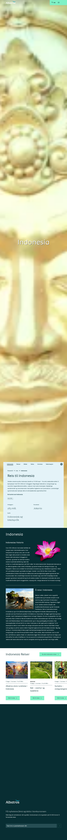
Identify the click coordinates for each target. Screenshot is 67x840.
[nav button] (61, 464)
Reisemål (10, 471)
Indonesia (10, 464)
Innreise (39, 464)
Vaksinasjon (49, 464)
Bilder (25, 464)
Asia (17, 471)
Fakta (32, 464)
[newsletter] (59, 826)
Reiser (18, 464)
